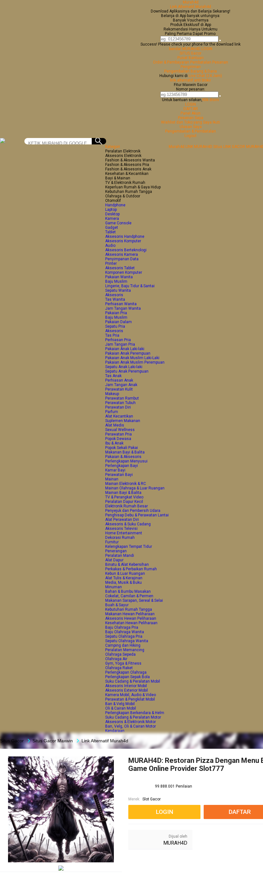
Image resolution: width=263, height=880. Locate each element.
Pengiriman (191, 67)
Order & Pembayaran (171, 62)
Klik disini (210, 100)
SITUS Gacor (190, 53)
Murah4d (191, 2)
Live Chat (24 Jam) (205, 75)
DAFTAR (190, 109)
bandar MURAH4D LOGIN (190, 49)
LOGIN (190, 104)
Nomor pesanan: (190, 89)
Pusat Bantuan (190, 58)
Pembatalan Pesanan (209, 62)
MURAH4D (175, 843)
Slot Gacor (151, 799)
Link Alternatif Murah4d (190, 6)
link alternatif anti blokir (190, 80)
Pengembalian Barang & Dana (190, 71)
